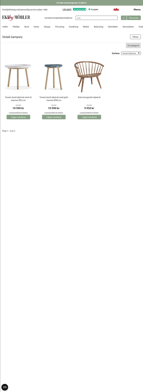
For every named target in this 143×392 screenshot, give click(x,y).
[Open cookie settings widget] (4, 387)
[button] (131, 18)
